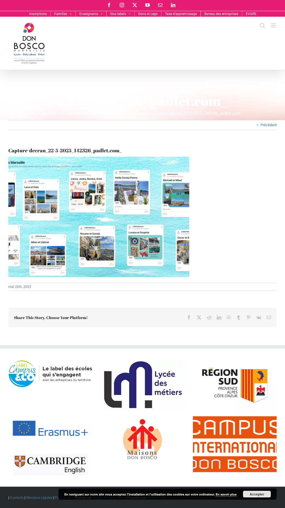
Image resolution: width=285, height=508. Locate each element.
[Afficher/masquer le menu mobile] (274, 25)
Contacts (17, 498)
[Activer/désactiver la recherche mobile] (262, 25)
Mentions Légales (39, 498)
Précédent (269, 125)
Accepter (257, 494)
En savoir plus (226, 494)
